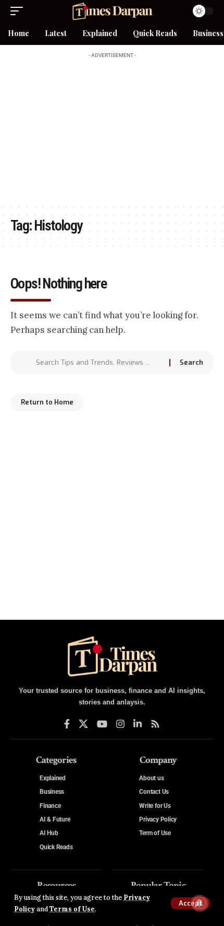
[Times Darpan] (112, 11)
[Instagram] (120, 724)
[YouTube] (102, 724)
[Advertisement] (112, 128)
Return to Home (47, 402)
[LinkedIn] (137, 724)
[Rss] (155, 724)
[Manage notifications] (199, 903)
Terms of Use (72, 909)
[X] (83, 724)
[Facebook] (66, 724)
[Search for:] (98, 362)
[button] (190, 903)
